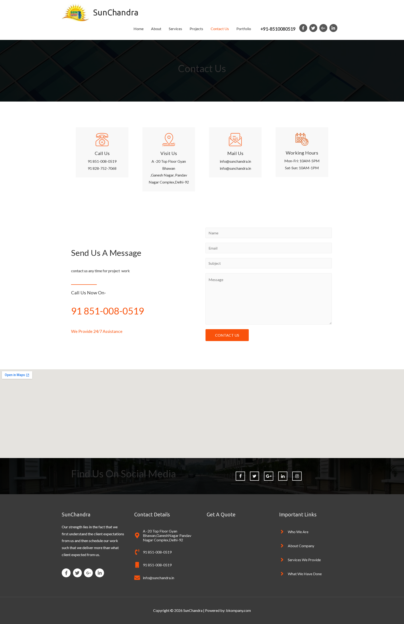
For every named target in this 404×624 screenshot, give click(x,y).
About (156, 28)
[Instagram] (297, 476)
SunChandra (115, 12)
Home (138, 28)
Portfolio (243, 28)
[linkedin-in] (334, 28)
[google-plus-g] (324, 28)
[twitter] (314, 28)
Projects (196, 28)
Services (175, 28)
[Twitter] (254, 476)
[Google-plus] (268, 476)
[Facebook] (240, 476)
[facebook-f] (304, 28)
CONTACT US (227, 335)
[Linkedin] (283, 476)
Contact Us (220, 28)
